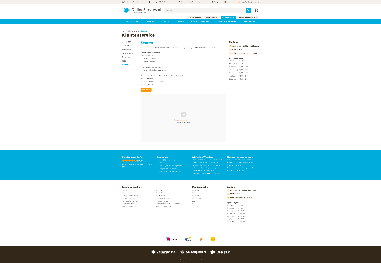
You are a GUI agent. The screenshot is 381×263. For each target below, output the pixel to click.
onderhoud (236, 160)
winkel (241, 170)
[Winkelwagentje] (256, 10)
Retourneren (196, 198)
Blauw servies (160, 196)
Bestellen (195, 190)
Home (124, 31)
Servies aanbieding (129, 206)
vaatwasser (249, 162)
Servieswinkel (127, 193)
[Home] (141, 10)
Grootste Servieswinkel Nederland (168, 204)
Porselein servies (162, 201)
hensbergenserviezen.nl (248, 17)
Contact (144, 31)
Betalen (195, 193)
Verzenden (196, 196)
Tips (193, 204)
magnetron (248, 168)
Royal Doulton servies (130, 201)
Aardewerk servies (162, 198)
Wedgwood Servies (128, 204)
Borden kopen (161, 193)
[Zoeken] (248, 10)
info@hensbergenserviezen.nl (152, 67)
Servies (124, 190)
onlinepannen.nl (195, 17)
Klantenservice (133, 31)
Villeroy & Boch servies (130, 196)
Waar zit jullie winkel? (163, 206)
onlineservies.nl (228, 17)
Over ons (195, 201)
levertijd (240, 165)
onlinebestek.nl (211, 17)
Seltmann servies (128, 198)
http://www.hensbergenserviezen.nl (155, 70)
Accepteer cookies (180, 120)
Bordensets (160, 190)
